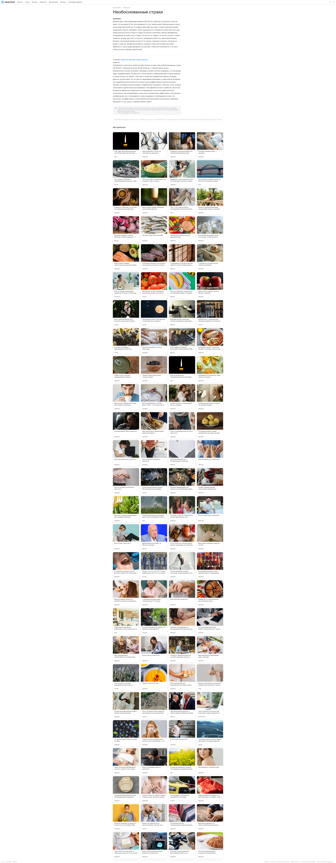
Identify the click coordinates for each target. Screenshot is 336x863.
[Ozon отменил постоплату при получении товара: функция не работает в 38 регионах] (210, 705)
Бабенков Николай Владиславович (134, 60)
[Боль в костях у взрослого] (182, 593)
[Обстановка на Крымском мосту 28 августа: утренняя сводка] (210, 173)
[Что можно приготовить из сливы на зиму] (126, 733)
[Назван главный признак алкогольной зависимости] (210, 481)
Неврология (126, 7)
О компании (8, 861)
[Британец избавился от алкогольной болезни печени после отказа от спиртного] (210, 817)
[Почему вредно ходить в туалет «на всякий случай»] (210, 397)
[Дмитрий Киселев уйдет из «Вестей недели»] (154, 537)
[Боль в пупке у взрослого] (182, 733)
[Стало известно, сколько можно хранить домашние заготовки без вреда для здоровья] (182, 537)
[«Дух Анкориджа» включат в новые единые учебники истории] (182, 705)
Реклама (15, 861)
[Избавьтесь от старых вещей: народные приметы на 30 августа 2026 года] (210, 313)
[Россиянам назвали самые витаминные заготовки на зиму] (210, 425)
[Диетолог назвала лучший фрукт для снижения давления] (126, 509)
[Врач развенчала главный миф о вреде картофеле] (154, 425)
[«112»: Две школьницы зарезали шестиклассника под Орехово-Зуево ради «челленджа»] (126, 145)
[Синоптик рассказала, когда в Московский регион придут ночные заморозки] (154, 481)
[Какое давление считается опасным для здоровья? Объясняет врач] (154, 145)
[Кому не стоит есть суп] (154, 677)
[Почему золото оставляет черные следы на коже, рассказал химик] (154, 789)
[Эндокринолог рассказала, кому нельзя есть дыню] (210, 369)
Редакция (266, 861)
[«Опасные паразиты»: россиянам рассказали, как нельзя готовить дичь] (154, 257)
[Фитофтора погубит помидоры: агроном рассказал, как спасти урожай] (154, 285)
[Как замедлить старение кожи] (210, 761)
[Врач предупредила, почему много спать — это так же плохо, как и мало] (154, 397)
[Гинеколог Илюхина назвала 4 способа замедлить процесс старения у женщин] (182, 649)
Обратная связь (295, 861)
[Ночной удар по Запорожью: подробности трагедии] (182, 789)
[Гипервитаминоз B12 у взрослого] (126, 425)
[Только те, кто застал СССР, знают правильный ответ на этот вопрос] (154, 565)
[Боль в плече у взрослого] (154, 649)
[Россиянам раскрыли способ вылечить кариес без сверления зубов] (126, 565)
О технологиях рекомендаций (307, 861)
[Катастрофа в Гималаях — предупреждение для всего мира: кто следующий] (126, 173)
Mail (3, 861)
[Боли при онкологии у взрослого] (126, 453)
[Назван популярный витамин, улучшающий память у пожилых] (210, 201)
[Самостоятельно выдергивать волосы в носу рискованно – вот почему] (154, 733)
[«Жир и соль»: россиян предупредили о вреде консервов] (126, 369)
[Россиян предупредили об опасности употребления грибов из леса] (182, 481)
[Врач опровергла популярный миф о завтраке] (210, 649)
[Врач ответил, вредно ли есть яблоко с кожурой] (210, 285)
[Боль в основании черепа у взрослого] (154, 761)
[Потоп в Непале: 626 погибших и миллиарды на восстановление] (154, 705)
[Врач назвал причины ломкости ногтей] (210, 537)
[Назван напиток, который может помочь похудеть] (182, 397)
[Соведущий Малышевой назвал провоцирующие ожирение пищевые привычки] (126, 789)
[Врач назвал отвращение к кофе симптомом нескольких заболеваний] (126, 397)
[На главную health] (9, 2)
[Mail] (2, 2)
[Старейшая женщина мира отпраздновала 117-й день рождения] (154, 593)
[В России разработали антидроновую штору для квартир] (182, 453)
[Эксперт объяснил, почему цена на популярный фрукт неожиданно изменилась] (182, 285)
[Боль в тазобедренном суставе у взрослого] (182, 425)
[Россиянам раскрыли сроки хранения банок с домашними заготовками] (210, 565)
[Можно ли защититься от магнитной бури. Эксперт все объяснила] (154, 817)
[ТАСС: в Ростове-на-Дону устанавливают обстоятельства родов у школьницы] (182, 201)
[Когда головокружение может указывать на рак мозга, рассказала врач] (154, 845)
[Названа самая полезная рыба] (154, 229)
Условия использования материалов (279, 861)
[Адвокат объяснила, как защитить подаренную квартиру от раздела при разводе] (210, 677)
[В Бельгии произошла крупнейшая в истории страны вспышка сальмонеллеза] (182, 677)
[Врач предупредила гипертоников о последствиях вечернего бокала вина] (126, 649)
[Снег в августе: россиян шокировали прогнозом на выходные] (126, 677)
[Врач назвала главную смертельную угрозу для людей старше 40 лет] (126, 257)
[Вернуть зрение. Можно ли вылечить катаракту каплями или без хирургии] (126, 593)
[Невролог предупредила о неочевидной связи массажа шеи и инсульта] (182, 621)
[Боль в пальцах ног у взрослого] (210, 453)
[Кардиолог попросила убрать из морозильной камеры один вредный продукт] (182, 145)
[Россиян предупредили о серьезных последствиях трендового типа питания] (210, 845)
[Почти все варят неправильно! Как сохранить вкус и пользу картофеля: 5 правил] (154, 173)
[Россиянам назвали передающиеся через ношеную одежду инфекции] (182, 817)
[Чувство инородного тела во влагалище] (154, 341)
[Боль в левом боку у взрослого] (210, 509)
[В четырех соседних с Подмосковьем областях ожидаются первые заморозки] (126, 341)
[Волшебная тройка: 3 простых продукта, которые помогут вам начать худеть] (210, 341)
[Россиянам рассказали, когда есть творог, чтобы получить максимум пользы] (210, 229)
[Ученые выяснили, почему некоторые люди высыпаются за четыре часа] (182, 565)
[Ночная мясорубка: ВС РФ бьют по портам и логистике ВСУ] (154, 621)
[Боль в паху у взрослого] (126, 537)
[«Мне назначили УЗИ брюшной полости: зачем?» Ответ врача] (126, 761)
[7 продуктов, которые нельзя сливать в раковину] (210, 257)
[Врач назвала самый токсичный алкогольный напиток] (154, 201)
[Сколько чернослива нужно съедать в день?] (154, 369)
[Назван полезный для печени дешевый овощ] (182, 229)
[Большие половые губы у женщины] (210, 145)
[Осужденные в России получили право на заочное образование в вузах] (182, 257)
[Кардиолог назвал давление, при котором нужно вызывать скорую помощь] (182, 173)
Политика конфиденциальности (325, 861)
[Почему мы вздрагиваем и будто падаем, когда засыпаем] (126, 705)
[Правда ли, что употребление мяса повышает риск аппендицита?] (210, 593)
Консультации (117, 7)
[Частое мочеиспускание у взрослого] (154, 453)
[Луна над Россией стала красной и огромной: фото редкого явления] (154, 313)
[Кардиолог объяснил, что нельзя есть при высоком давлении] (126, 201)
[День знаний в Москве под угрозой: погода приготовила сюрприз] (126, 313)
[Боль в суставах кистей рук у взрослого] (126, 481)
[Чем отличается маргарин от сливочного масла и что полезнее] (126, 845)
